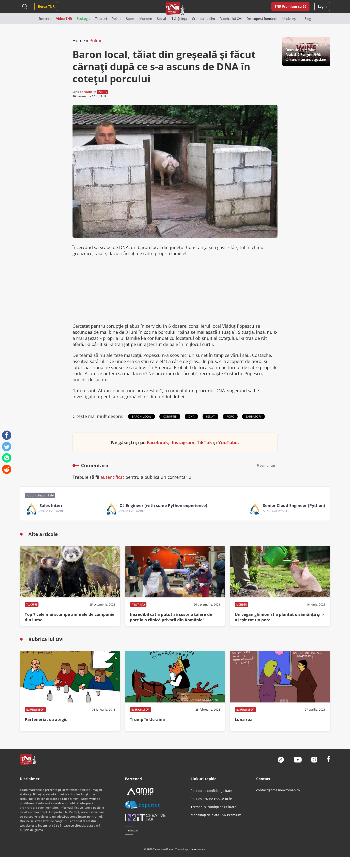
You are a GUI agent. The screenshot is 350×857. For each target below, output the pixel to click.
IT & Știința (138, 604)
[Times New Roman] (175, 8)
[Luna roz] (280, 691)
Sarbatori (253, 416)
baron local (141, 416)
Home (79, 40)
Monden (241, 604)
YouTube (228, 442)
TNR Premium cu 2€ (290, 6)
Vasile (88, 92)
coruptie (170, 416)
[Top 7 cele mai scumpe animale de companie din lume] (70, 586)
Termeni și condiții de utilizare (213, 807)
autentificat (112, 477)
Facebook (157, 442)
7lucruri (31, 604)
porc (230, 416)
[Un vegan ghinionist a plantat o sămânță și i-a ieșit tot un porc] (280, 586)
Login (322, 6)
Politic (96, 40)
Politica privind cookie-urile (211, 799)
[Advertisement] (175, 289)
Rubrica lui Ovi (35, 709)
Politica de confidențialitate (211, 790)
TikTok (204, 442)
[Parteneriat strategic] (70, 691)
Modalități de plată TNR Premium (216, 815)
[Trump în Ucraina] (175, 691)
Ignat (210, 416)
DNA (191, 416)
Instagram (183, 442)
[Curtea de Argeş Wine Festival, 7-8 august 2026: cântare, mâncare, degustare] (306, 51)
